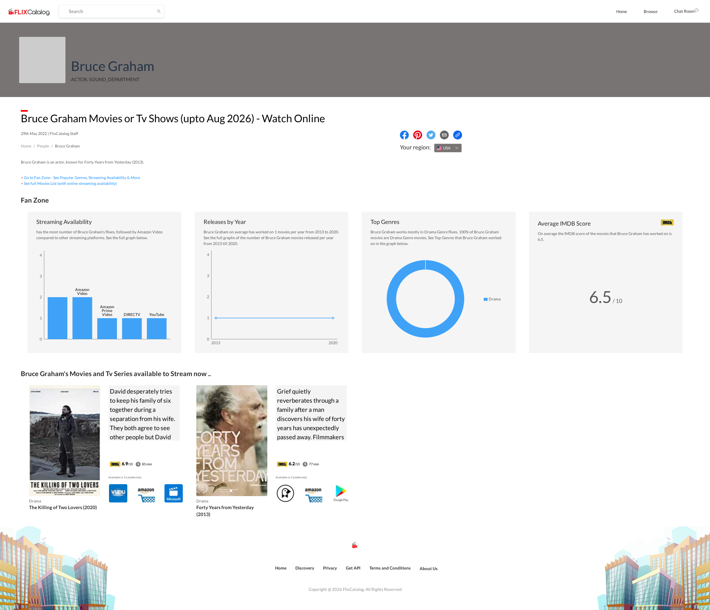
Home (621, 11)
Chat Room (684, 11)
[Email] (444, 135)
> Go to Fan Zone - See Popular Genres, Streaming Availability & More (80, 177)
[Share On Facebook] (404, 135)
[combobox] (448, 148)
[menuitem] (622, 11)
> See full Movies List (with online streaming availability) (69, 183)
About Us (429, 568)
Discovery (304, 567)
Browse (651, 11)
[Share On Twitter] (431, 135)
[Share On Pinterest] (417, 135)
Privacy (330, 567)
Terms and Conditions (390, 567)
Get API (353, 567)
